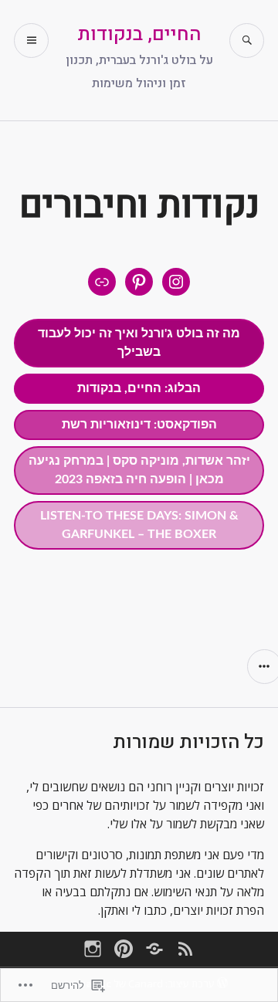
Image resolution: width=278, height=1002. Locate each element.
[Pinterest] (139, 282)
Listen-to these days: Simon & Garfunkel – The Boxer (139, 524)
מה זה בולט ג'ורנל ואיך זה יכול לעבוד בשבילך (139, 342)
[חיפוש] (246, 40)
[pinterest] (123, 948)
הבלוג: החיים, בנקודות (139, 388)
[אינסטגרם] (176, 282)
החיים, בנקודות (139, 34)
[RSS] (185, 948)
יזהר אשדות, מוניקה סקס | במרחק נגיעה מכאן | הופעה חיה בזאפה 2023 (139, 470)
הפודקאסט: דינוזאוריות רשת (139, 424)
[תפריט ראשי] (31, 40)
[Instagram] (92, 948)
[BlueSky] (154, 948)
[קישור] (102, 282)
